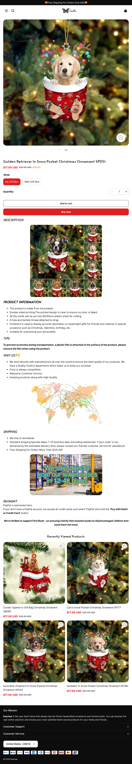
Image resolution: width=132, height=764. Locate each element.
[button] (6, 10)
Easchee (13, 759)
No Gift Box (11, 181)
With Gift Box (31, 181)
